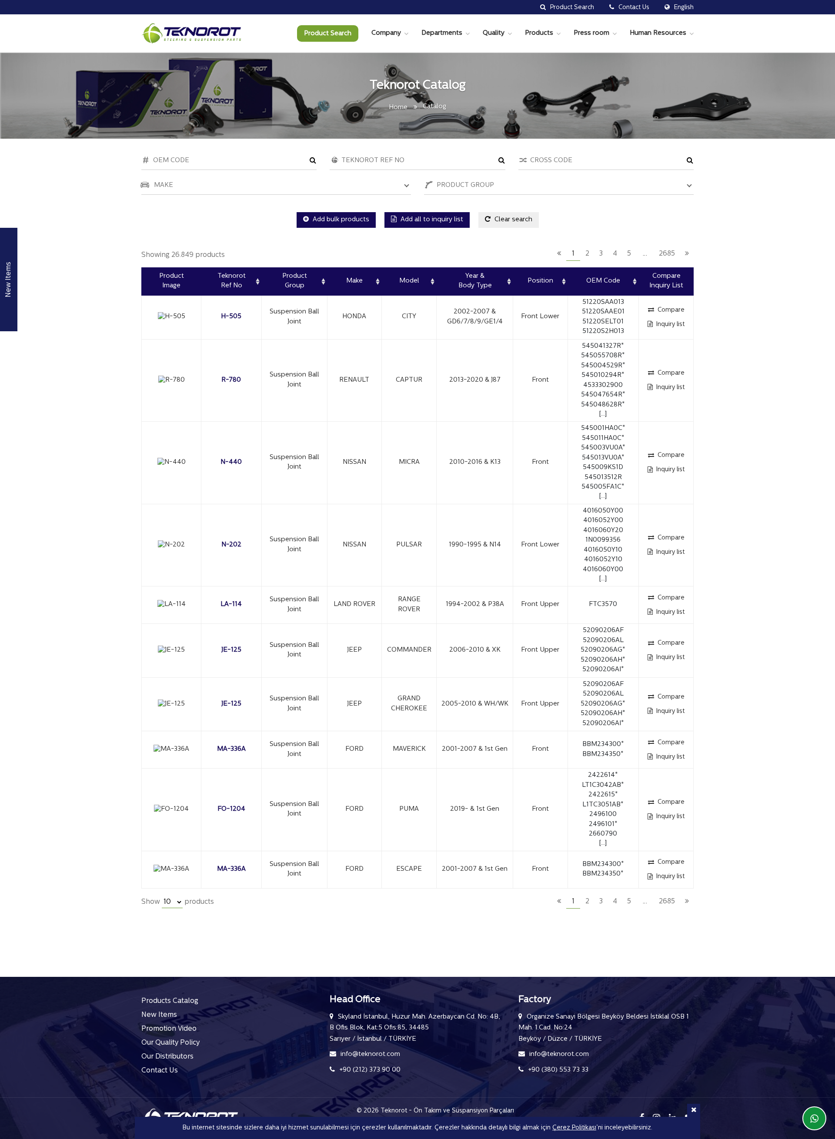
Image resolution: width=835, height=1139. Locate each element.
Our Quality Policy (170, 1042)
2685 (667, 253)
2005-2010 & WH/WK (474, 704)
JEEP (354, 650)
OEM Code (603, 281)
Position (540, 281)
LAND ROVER (354, 604)
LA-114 (231, 604)
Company (386, 33)
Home (398, 107)
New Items (159, 1015)
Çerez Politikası (574, 1128)
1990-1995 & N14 (475, 545)
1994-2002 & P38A (475, 604)
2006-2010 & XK (475, 650)
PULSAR (409, 545)
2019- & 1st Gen (474, 809)
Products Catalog (169, 1001)
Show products (177, 902)
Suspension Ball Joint (294, 317)
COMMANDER (409, 650)
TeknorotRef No (231, 281)
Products (539, 33)
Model (409, 281)
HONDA (354, 316)
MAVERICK (409, 749)
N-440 (231, 462)
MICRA (409, 462)
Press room (591, 33)
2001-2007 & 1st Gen (475, 749)
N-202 (231, 545)
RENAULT (354, 380)
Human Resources (658, 33)
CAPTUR (409, 380)
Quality (493, 33)
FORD (354, 749)
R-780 (231, 380)
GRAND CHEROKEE (409, 704)
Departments (441, 33)
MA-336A (231, 749)
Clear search (512, 219)
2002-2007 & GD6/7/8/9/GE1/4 (475, 317)
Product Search (327, 33)
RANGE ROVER (409, 604)
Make (354, 281)
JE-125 (231, 650)
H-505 (231, 316)
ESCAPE (409, 869)
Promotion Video (169, 1029)
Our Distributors (167, 1056)
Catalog (434, 106)
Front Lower (540, 316)
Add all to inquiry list (431, 219)
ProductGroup (294, 281)
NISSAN (354, 462)
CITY (409, 316)
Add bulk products (340, 219)
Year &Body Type (475, 281)
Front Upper (540, 604)
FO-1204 (231, 809)
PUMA (409, 809)
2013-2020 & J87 (475, 380)
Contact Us (159, 1070)
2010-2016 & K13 (475, 462)
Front (540, 380)
